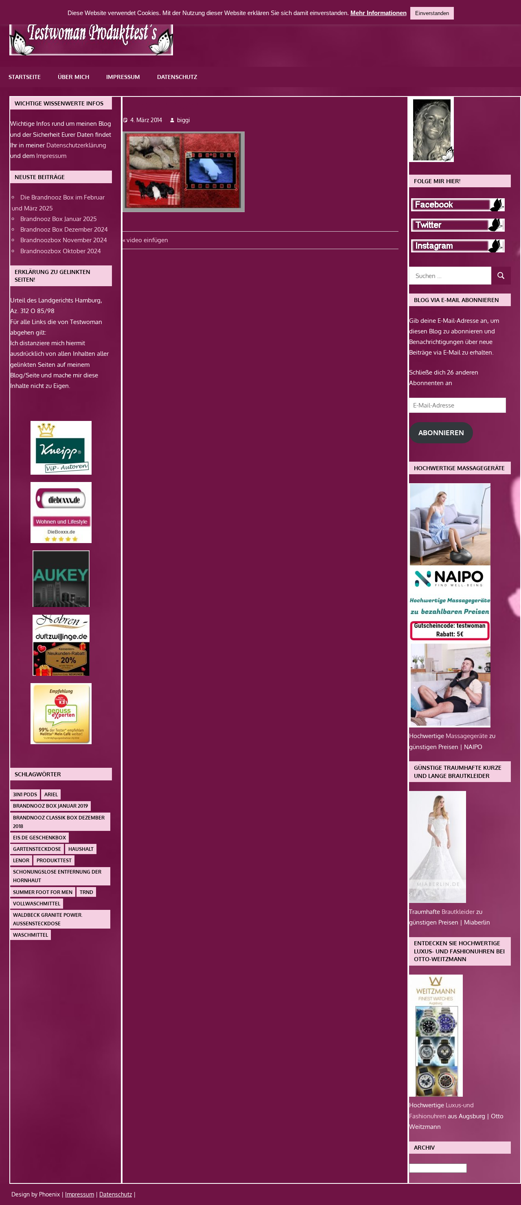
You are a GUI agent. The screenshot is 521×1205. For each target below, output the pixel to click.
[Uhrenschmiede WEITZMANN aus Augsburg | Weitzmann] (436, 1094)
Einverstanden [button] (432, 13)
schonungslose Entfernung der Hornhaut (57, 876)
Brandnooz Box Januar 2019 (50, 806)
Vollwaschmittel (36, 903)
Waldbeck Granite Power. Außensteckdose (48, 919)
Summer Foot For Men (42, 892)
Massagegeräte (467, 736)
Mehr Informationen (378, 12)
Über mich (73, 76)
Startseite (25, 76)
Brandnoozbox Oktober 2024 (60, 251)
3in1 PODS (25, 794)
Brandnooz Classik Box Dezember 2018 (59, 822)
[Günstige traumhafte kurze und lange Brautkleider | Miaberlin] (437, 901)
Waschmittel (30, 935)
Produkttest (54, 860)
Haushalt (81, 849)
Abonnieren (441, 432)
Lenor (21, 860)
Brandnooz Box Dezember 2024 (64, 229)
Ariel (51, 794)
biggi (183, 119)
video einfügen (147, 240)
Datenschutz (177, 76)
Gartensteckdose (37, 849)
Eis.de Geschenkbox (39, 838)
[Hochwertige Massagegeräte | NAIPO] (449, 725)
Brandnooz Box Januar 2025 (58, 219)
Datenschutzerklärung (76, 145)
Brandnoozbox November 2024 (63, 240)
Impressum (123, 76)
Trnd (86, 892)
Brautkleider (459, 912)
